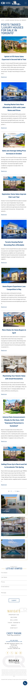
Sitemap (25, 679)
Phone (3, 582)
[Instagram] (20, 652)
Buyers (14, 617)
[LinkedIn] (16, 652)
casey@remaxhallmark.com (14, 641)
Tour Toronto (14, 622)
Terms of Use (21, 679)
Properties (14, 614)
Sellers (14, 620)
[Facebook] (7, 652)
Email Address (5, 586)
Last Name (4, 577)
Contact (14, 628)
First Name (4, 572)
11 (15, 491)
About (14, 625)
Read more (4, 77)
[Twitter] (11, 652)
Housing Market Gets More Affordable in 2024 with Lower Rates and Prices (14, 107)
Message (3, 592)
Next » (18, 491)
